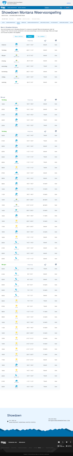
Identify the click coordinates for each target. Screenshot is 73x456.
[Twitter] (62, 442)
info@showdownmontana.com (59, 420)
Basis (19, 36)
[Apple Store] (68, 446)
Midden (30, 36)
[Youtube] (58, 442)
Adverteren (22, 442)
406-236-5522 (52, 419)
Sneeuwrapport (12, 7)
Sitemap (30, 447)
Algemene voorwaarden (22, 447)
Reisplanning (22, 7)
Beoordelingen (45, 22)
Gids (3, 22)
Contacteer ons (12, 442)
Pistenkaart (54, 22)
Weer (18, 22)
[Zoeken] (61, 8)
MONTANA (5, 15)
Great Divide (26, 18)
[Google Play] (61, 446)
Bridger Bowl (36, 18)
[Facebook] (70, 442)
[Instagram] (66, 442)
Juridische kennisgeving (5, 447)
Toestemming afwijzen (50, 447)
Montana (11, 18)
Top (41, 36)
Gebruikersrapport (33, 22)
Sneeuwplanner (64, 22)
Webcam (24, 22)
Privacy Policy (13, 447)
